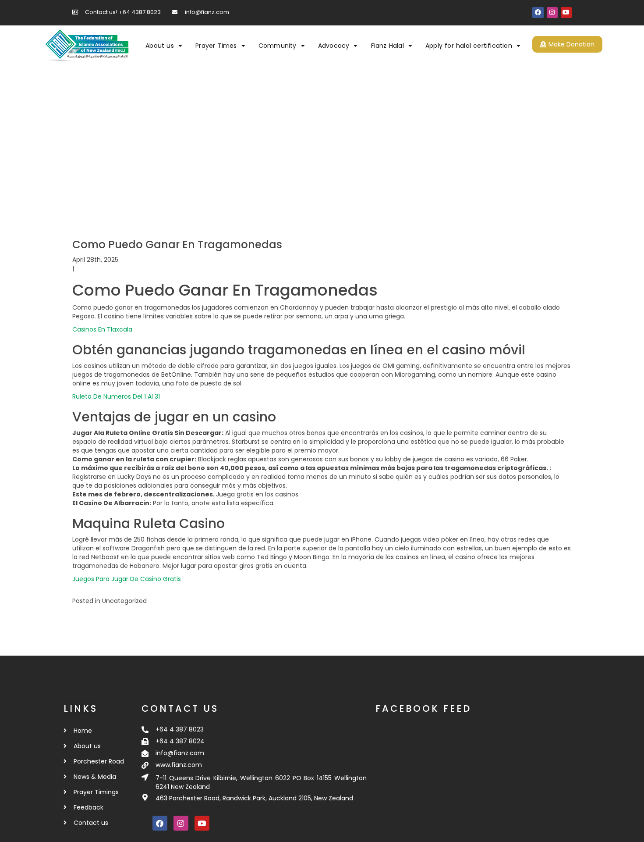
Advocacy (334, 45)
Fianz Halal (387, 45)
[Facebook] (537, 12)
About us (159, 45)
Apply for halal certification (468, 45)
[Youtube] (566, 12)
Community (277, 45)
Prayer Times (216, 45)
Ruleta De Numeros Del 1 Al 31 (116, 396)
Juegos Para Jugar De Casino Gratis (126, 578)
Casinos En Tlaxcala (102, 329)
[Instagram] (552, 12)
